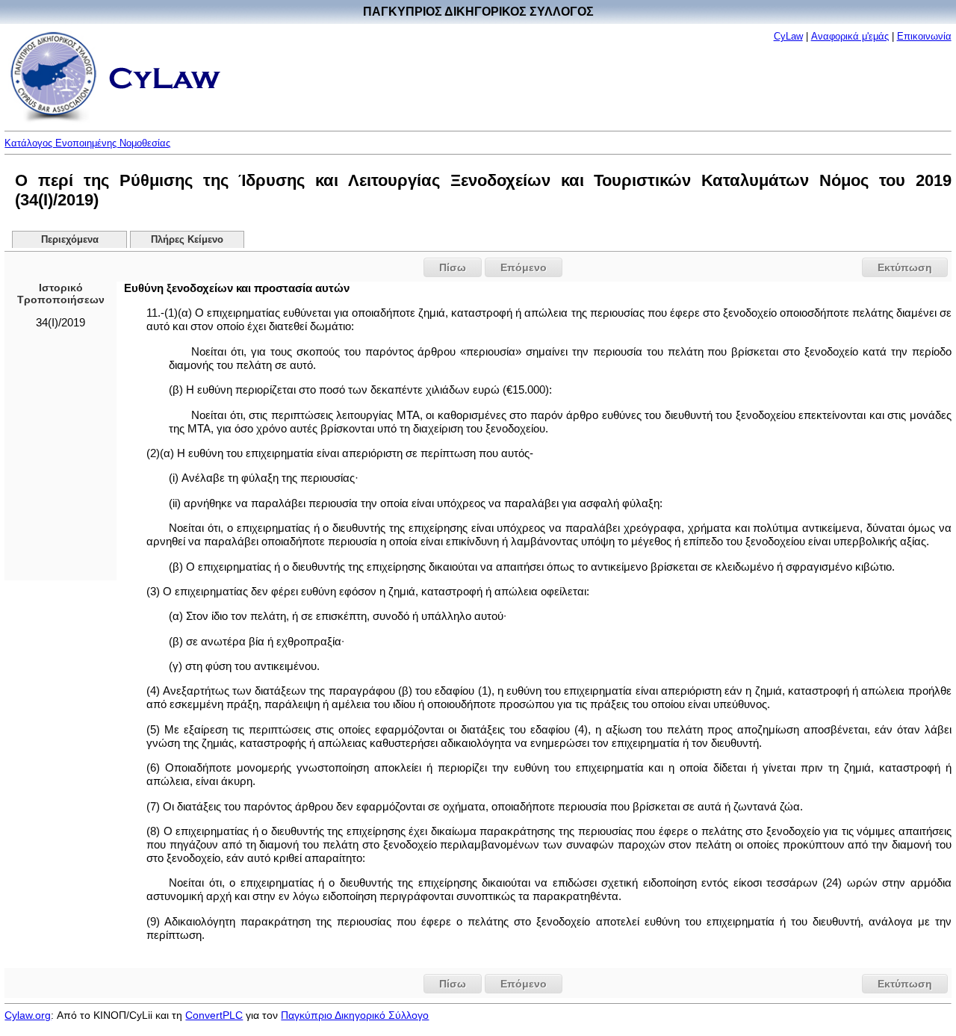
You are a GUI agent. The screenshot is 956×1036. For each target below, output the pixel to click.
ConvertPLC (214, 1015)
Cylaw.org (27, 1015)
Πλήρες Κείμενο (187, 240)
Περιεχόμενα (70, 240)
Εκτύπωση (905, 267)
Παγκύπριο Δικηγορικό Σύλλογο (355, 1015)
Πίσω (452, 267)
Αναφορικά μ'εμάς (850, 36)
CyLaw (788, 36)
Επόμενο (523, 267)
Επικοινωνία (924, 36)
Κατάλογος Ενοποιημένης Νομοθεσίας (87, 143)
